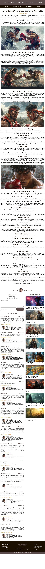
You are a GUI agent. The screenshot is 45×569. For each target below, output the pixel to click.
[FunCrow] (22, 544)
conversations (17, 6)
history (21, 3)
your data (20, 552)
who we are (29, 6)
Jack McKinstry (24, 549)
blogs (38, 6)
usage (15, 552)
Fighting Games (25, 286)
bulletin (29, 3)
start (6, 6)
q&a (4, 3)
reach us (38, 3)
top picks (5, 549)
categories (12, 3)
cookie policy (28, 552)
